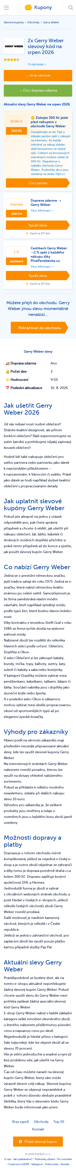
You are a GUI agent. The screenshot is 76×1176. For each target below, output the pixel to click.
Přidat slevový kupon (40, 1142)
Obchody (33, 22)
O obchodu (36, 64)
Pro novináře (64, 1159)
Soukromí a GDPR (18, 1164)
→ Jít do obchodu (38, 75)
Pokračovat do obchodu (39, 328)
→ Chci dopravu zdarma (38, 90)
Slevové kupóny (14, 22)
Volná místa (51, 1164)
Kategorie (37, 1164)
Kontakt (38, 1129)
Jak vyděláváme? (23, 1159)
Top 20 (58, 1122)
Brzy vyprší (20, 1122)
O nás (7, 1159)
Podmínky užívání (45, 1159)
